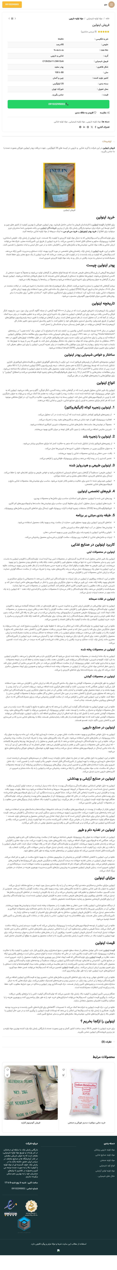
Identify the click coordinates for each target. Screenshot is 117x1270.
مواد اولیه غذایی (60, 121)
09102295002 (12, 4)
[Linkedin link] (84, 127)
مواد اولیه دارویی (76, 18)
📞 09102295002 (58, 104)
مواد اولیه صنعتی (107, 1160)
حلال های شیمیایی (106, 1176)
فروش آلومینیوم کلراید (30, 1122)
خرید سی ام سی (70, 231)
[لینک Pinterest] (88, 127)
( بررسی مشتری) (89, 31)
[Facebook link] (95, 127)
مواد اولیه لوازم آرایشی (105, 1170)
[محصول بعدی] (9, 18)
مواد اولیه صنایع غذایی (105, 1155)
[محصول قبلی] (15, 18)
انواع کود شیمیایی (107, 1165)
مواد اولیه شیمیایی (94, 18)
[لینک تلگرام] (80, 127)
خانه (107, 18)
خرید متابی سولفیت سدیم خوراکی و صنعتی (86, 1122)
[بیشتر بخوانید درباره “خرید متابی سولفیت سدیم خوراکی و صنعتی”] (63, 1075)
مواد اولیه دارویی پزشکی (104, 1149)
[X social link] (92, 127)
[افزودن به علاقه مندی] (63, 1069)
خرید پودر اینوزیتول (88, 231)
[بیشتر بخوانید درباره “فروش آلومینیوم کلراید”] (7, 1075)
